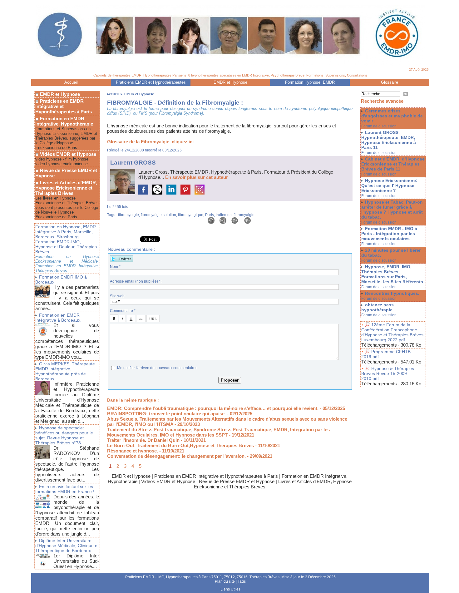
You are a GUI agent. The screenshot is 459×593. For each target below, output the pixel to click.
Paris (209, 215)
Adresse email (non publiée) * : (136, 281)
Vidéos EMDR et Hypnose (67, 154)
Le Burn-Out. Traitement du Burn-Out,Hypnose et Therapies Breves (180, 445)
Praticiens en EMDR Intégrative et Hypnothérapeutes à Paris (63, 106)
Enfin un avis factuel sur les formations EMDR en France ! (64, 489)
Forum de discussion (379, 126)
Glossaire (389, 82)
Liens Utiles (230, 589)
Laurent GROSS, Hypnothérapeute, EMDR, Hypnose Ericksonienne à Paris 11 (388, 140)
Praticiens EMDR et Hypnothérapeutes (151, 82)
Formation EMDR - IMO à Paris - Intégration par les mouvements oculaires (389, 233)
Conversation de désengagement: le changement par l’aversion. (176, 456)
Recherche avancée (382, 101)
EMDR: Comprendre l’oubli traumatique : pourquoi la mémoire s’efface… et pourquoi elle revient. (212, 408)
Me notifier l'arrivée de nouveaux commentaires (157, 368)
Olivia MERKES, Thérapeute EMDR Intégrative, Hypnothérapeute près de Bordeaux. (65, 371)
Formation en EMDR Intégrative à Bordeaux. (58, 318)
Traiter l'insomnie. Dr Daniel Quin (143, 440)
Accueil (71, 82)
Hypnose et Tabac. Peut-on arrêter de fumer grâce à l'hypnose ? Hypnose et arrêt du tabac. (392, 210)
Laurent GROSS (133, 162)
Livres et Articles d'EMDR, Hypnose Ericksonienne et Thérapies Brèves (66, 188)
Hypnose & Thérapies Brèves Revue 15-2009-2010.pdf (387, 373)
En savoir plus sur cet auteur (196, 177)
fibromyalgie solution (158, 215)
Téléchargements (379, 345)
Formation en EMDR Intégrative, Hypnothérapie (64, 121)
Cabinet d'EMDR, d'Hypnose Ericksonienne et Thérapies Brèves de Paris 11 (393, 163)
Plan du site (225, 581)
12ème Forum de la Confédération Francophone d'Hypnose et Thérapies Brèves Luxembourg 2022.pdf (392, 332)
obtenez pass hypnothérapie (377, 307)
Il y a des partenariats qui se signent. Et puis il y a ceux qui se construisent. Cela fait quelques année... (67, 297)
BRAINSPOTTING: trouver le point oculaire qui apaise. (166, 413)
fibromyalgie (128, 215)
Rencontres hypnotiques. (392, 293)
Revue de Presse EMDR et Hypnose (66, 173)
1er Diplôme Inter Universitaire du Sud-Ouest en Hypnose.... (76, 561)
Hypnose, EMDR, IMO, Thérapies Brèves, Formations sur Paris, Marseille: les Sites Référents (392, 274)
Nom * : (116, 266)
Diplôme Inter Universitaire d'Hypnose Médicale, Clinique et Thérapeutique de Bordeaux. (67, 545)
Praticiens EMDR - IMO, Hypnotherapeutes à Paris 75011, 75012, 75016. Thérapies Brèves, (203, 577)
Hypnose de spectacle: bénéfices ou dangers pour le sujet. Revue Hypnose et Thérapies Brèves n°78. (64, 435)
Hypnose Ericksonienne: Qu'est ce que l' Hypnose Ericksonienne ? (389, 185)
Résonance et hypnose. (132, 450)
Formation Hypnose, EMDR (310, 82)
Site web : (118, 296)
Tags (242, 581)
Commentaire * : (123, 311)
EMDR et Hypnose (230, 82)
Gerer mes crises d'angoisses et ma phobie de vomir (392, 115)
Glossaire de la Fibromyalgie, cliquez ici (150, 141)
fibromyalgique (190, 215)
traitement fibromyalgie (235, 215)
